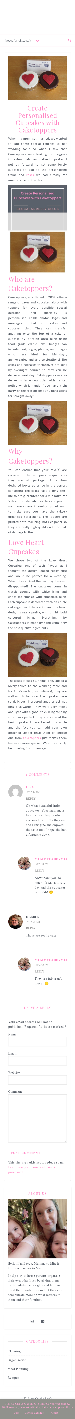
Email (12, 1053)
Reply (31, 798)
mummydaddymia (51, 859)
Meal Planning (18, 1368)
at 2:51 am (33, 922)
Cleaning (14, 1351)
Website (14, 1072)
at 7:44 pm (33, 792)
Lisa (30, 787)
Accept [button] (54, 1412)
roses (31, 175)
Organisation (17, 1360)
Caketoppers (32, 738)
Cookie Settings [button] (34, 1412)
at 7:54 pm (41, 864)
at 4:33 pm (41, 965)
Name (12, 1034)
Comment (15, 1091)
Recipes (13, 1377)
